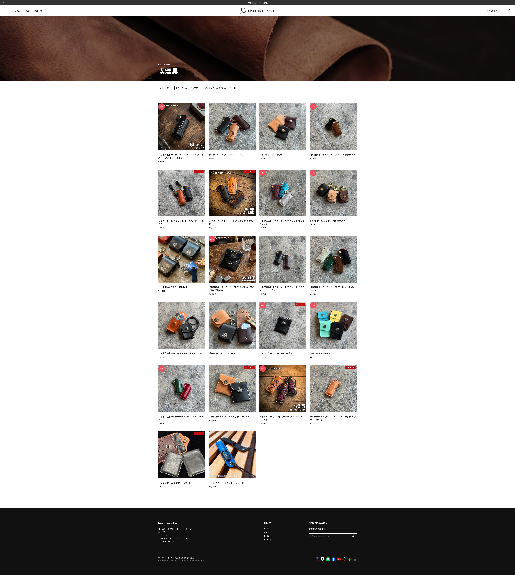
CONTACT (39, 11)
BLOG (28, 11)
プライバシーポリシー (166, 558)
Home (160, 65)
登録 (353, 536)
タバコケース (181, 88)
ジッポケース (196, 88)
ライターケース (166, 88)
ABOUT (18, 11)
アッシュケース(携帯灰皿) (216, 88)
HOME (267, 529)
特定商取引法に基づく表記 (184, 558)
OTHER (233, 88)
